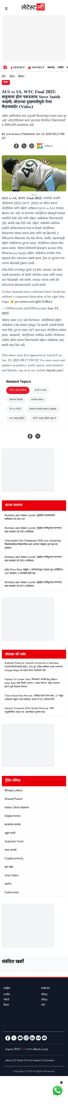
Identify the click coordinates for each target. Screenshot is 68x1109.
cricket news (37, 400)
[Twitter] (14, 1037)
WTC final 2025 (17, 390)
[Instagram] (26, 1037)
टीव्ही (43, 1005)
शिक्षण (6, 1005)
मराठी (23, 1050)
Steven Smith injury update (42, 409)
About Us (10, 1061)
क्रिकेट (21, 77)
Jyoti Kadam (13, 134)
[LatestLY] (33, 9)
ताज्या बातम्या (13, 505)
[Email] (44, 1037)
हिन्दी (17, 1050)
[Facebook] (16, 146)
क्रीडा (12, 77)
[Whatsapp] (31, 146)
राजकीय (6, 995)
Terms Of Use (24, 1061)
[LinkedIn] (32, 1037)
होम (3, 77)
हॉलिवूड (44, 1000)
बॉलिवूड (44, 995)
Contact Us (38, 1061)
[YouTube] (20, 1037)
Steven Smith (16, 400)
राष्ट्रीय (60, 68)
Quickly (19, 68)
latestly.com (54, 370)
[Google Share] (45, 148)
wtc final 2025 (16, 418)
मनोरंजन (45, 989)
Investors (50, 1061)
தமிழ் (45, 1050)
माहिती (6, 1000)
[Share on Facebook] (30, 436)
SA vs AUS (15, 409)
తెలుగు (37, 1050)
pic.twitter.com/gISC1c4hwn (33, 302)
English (9, 1050)
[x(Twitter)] (24, 146)
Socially (38, 68)
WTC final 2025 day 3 (44, 418)
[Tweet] (37, 436)
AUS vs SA (40, 390)
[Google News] (38, 1037)
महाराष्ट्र (51, 68)
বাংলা (30, 1050)
